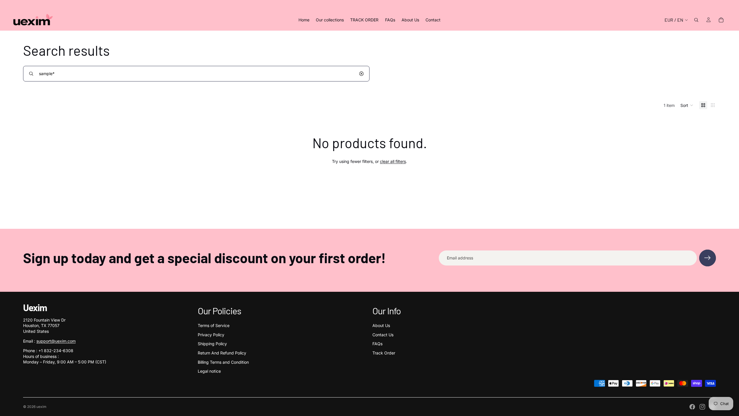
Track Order (383, 352)
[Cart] (721, 20)
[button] (686, 105)
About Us (381, 325)
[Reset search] (361, 73)
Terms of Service (213, 325)
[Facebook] (692, 406)
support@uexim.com (56, 341)
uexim (41, 406)
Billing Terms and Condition (223, 362)
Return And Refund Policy (222, 352)
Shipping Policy (212, 343)
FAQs (377, 343)
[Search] (696, 20)
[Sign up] (707, 258)
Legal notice (209, 371)
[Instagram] (702, 406)
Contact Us (382, 334)
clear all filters (393, 161)
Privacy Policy (211, 334)
